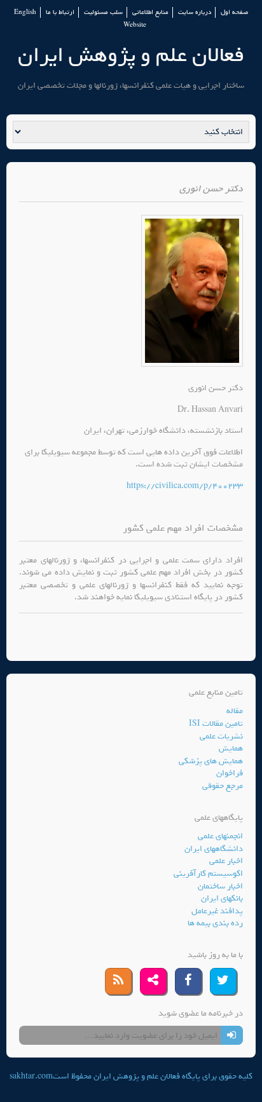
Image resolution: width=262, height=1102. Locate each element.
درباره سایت (194, 12)
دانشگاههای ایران (213, 848)
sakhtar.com (31, 1076)
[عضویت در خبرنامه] (232, 1035)
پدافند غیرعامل (217, 911)
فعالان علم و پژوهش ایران (131, 54)
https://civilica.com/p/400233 (185, 486)
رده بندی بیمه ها (215, 923)
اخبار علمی (226, 860)
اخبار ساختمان (220, 886)
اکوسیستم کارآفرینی (208, 873)
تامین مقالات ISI (216, 723)
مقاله (234, 711)
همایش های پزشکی (211, 761)
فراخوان (229, 773)
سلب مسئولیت (103, 12)
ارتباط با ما (60, 12)
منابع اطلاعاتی (150, 12)
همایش (231, 748)
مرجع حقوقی (222, 785)
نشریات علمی (221, 736)
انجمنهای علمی (220, 836)
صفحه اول (234, 12)
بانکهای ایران (222, 898)
